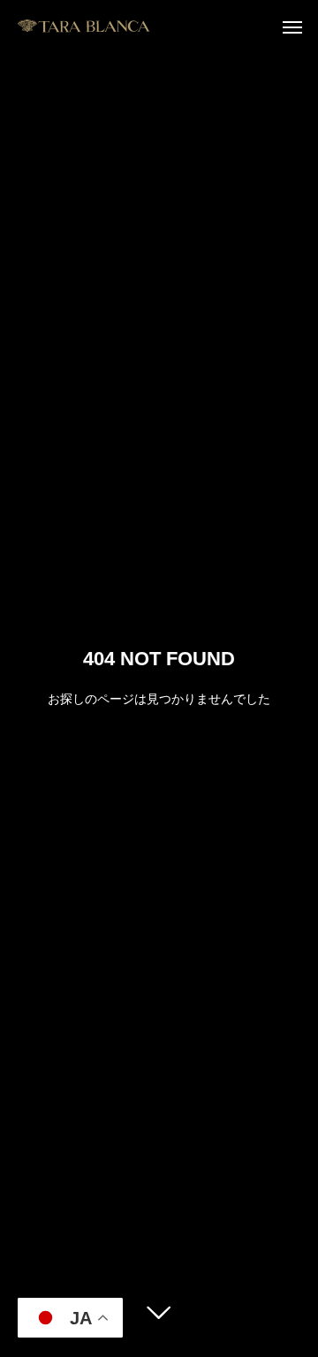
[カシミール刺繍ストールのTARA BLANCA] (84, 26)
